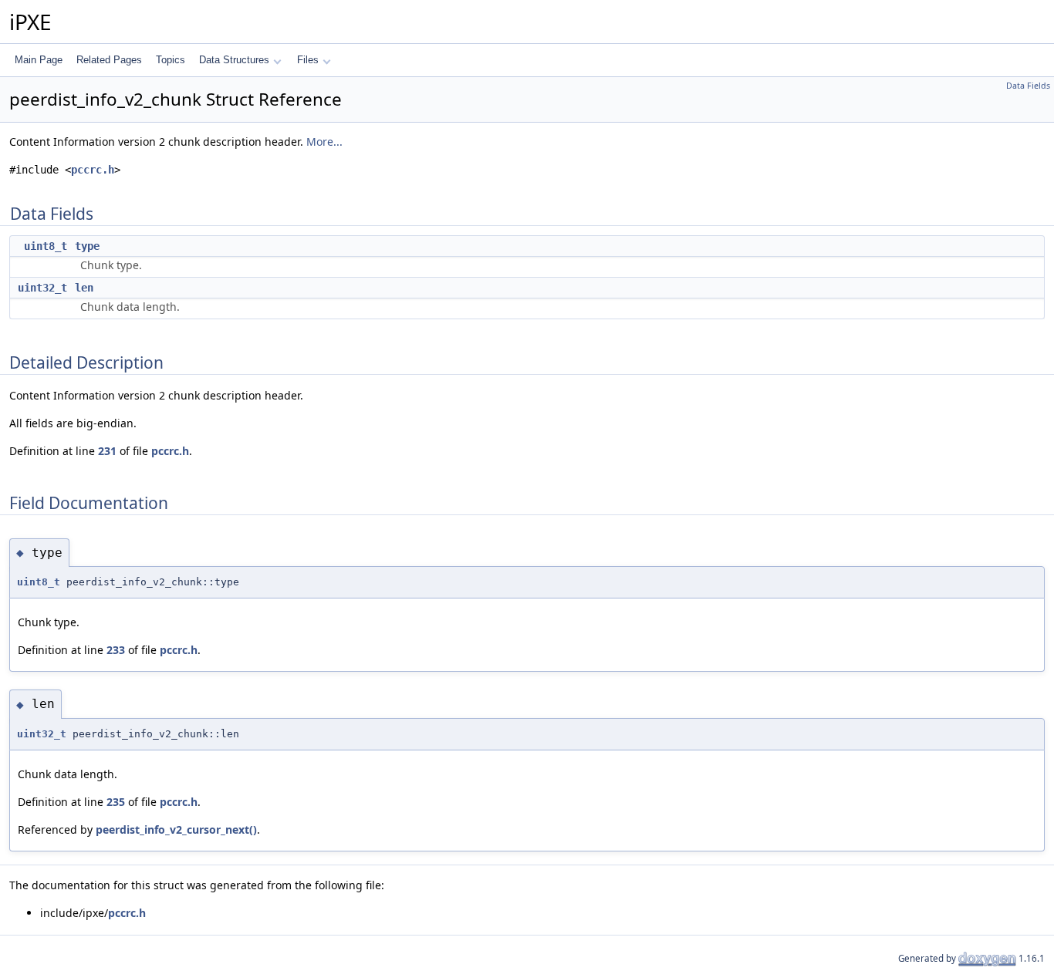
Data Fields (1028, 85)
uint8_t (45, 246)
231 (107, 450)
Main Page (38, 60)
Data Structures (234, 60)
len (84, 288)
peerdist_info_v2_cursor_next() (176, 829)
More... (324, 141)
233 (115, 649)
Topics (170, 60)
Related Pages (109, 60)
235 (115, 801)
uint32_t (42, 288)
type (87, 246)
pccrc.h (92, 170)
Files (308, 60)
